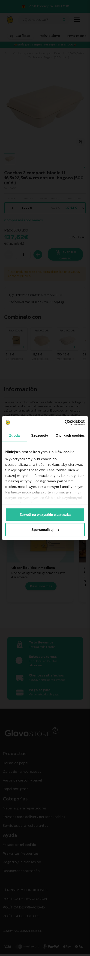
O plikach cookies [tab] (70, 435)
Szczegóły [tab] (39, 435)
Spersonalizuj (42, 530)
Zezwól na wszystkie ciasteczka (45, 514)
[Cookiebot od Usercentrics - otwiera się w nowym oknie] (65, 423)
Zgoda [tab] (14, 435)
